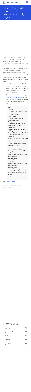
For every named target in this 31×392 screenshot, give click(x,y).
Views (13, 181)
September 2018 (15, 332)
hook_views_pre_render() (13, 97)
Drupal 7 (8, 181)
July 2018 (15, 336)
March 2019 (15, 328)
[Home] (11, 2)
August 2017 (15, 344)
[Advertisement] (15, 39)
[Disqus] (15, 214)
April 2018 (15, 340)
